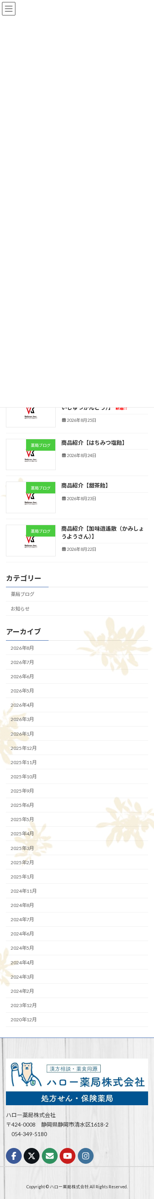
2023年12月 (24, 1005)
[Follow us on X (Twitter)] (31, 1156)
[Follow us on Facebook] (14, 1156)
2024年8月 (22, 905)
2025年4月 (22, 834)
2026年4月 (22, 705)
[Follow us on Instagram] (86, 1156)
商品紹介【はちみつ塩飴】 (94, 442)
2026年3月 (22, 719)
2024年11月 (24, 891)
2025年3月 (22, 848)
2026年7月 (22, 662)
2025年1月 (22, 877)
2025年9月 (22, 791)
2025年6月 (22, 805)
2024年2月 (22, 991)
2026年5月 (22, 691)
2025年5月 (22, 819)
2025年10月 (24, 777)
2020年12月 (24, 1020)
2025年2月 (22, 862)
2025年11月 (24, 762)
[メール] (50, 1156)
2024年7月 (22, 919)
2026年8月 (22, 648)
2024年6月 (22, 934)
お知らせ (20, 608)
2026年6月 (22, 676)
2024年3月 (22, 977)
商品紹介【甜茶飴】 (86, 485)
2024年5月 (22, 948)
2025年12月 (24, 748)
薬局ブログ (22, 594)
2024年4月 (22, 962)
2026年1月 (22, 733)
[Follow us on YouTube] (67, 1156)
